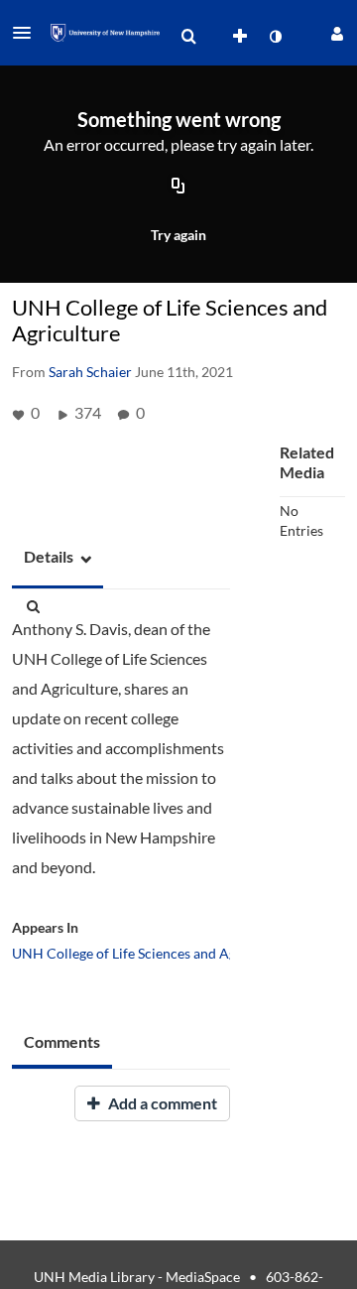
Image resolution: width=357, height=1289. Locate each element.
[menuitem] (188, 37)
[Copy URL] (178, 187)
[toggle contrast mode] (274, 37)
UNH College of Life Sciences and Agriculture (151, 953)
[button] (28, 33)
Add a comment (161, 1103)
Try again (178, 234)
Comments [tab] (62, 1041)
